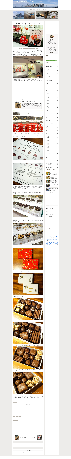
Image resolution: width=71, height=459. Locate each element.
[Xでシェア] (20, 48)
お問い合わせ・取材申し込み (49, 214)
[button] (57, 57)
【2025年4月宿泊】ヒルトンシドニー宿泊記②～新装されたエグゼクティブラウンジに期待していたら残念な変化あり (52, 243)
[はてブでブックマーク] (28, 48)
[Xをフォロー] (14, 420)
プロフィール (47, 207)
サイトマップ (47, 211)
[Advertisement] (28, 410)
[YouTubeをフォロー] (17, 420)
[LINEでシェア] (32, 48)
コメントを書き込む (28, 450)
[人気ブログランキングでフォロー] (51, 60)
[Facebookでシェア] (24, 48)
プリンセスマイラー (52, 39)
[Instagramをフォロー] (15, 420)
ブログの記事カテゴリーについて (50, 208)
